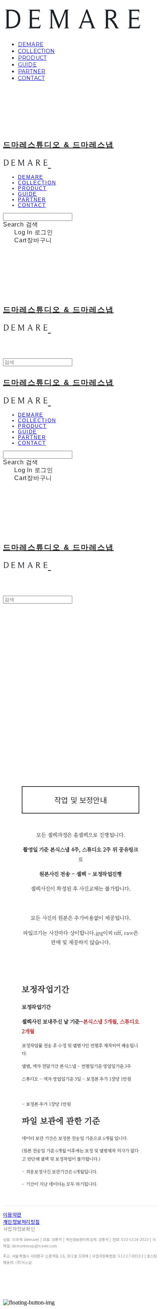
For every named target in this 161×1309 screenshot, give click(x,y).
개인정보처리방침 (21, 1221)
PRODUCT (32, 57)
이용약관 (12, 1214)
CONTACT (31, 78)
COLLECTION (36, 51)
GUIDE (27, 64)
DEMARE (30, 44)
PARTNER (31, 71)
